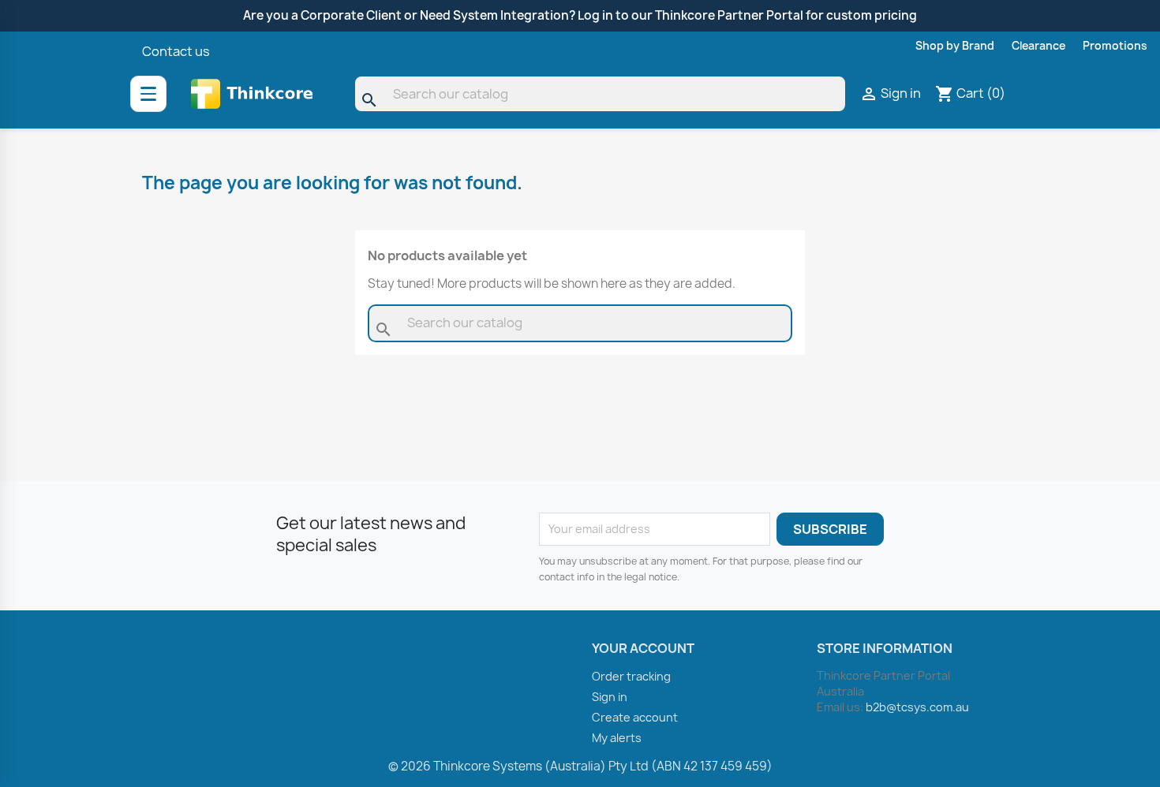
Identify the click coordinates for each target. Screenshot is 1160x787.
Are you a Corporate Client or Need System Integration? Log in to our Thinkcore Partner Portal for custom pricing (580, 15)
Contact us (176, 51)
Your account (643, 648)
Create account (635, 717)
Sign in (609, 696)
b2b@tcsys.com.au (917, 706)
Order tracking (631, 676)
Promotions (1115, 46)
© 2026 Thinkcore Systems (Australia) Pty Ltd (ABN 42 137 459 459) (580, 766)
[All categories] (148, 94)
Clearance (1038, 46)
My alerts (617, 737)
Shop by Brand (954, 46)
